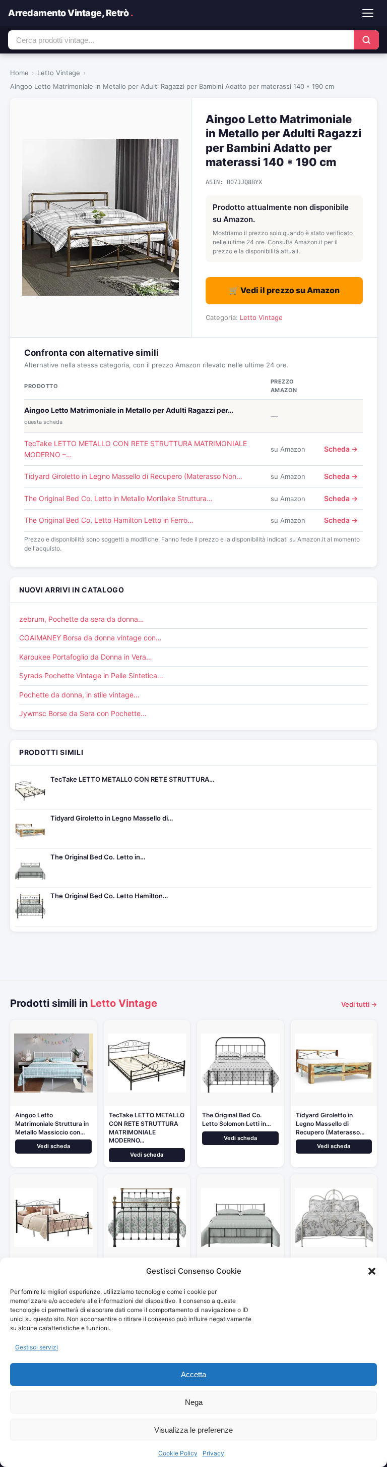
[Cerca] (366, 39)
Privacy (213, 1453)
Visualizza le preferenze (193, 1430)
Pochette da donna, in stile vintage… (79, 694)
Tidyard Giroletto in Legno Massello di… (111, 818)
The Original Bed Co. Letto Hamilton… (109, 896)
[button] (372, 1271)
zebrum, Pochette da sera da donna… (81, 619)
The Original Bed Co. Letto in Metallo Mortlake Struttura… (118, 498)
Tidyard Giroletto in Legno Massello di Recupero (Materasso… (330, 1123)
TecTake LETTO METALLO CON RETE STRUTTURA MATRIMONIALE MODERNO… (146, 1127)
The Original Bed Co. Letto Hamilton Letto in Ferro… (109, 520)
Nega (194, 1402)
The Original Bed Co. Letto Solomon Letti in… (236, 1119)
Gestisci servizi (36, 1347)
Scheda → (341, 449)
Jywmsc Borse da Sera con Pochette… (83, 713)
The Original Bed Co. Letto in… (97, 857)
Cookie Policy (178, 1453)
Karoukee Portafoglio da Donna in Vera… (85, 657)
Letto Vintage (58, 73)
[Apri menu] (368, 13)
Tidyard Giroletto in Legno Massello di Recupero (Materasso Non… (133, 476)
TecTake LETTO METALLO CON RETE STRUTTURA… (132, 779)
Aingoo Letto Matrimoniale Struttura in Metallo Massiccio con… (52, 1123)
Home (19, 73)
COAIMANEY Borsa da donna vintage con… (90, 637)
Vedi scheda (53, 1146)
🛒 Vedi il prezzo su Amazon (284, 290)
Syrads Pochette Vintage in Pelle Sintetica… (91, 675)
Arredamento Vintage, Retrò (70, 13)
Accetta (193, 1374)
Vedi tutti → (359, 1004)
